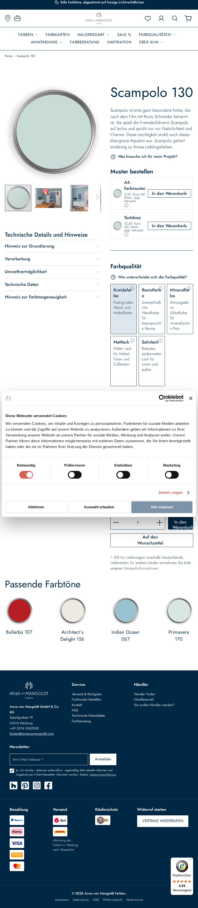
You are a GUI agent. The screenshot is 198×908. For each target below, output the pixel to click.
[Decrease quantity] (116, 523)
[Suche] (175, 18)
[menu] (99, 38)
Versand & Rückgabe (86, 694)
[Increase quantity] (159, 523)
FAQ (75, 710)
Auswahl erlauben (99, 507)
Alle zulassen (162, 507)
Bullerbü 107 (19, 632)
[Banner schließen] (190, 398)
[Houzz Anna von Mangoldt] (13, 785)
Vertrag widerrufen (162, 821)
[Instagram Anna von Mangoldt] (37, 785)
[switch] (75, 475)
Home (8, 56)
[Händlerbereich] (17, 18)
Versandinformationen (141, 568)
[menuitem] (28, 35)
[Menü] (190, 860)
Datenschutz (81, 900)
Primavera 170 (179, 636)
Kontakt (77, 704)
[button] (50, 198)
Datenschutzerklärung (103, 774)
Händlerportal (144, 699)
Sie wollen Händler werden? (154, 704)
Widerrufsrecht (112, 900)
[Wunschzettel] (148, 18)
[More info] (126, 205)
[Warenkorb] (188, 18)
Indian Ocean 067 (126, 636)
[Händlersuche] (8, 18)
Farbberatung (81, 721)
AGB (96, 900)
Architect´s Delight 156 (72, 636)
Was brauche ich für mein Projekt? (147, 156)
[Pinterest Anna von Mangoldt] (25, 785)
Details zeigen (171, 492)
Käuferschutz (134, 900)
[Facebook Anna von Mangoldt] (48, 785)
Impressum (62, 900)
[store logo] (99, 18)
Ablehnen (36, 507)
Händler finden (144, 694)
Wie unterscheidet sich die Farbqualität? (152, 277)
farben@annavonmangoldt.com (32, 733)
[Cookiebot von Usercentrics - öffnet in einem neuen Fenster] (162, 398)
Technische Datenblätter (88, 715)
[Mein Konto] (161, 18)
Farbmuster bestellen (86, 699)
